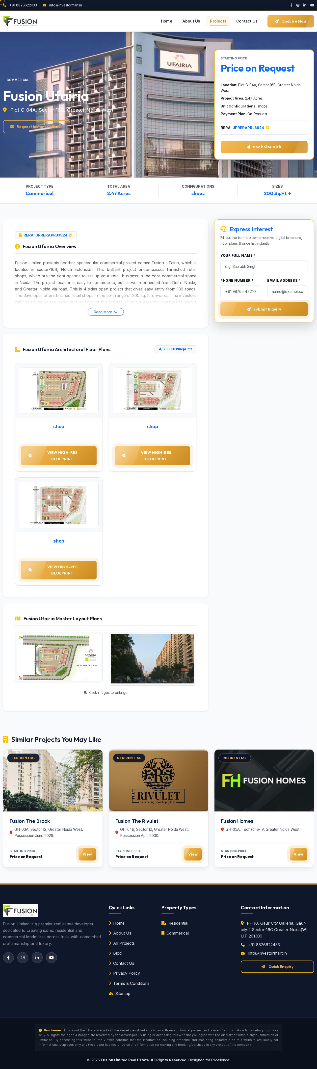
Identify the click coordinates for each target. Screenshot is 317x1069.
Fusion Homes (237, 821)
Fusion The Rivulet (136, 821)
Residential (178, 923)
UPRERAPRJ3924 (249, 128)
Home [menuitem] (166, 21)
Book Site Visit (267, 147)
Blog (117, 953)
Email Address (284, 281)
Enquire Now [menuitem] (294, 21)
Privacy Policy (126, 973)
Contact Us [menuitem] (247, 21)
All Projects (124, 943)
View (87, 854)
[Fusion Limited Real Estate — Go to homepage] (20, 21)
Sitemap (122, 993)
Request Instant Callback (40, 126)
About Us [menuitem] (191, 21)
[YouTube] (51, 957)
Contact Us (123, 963)
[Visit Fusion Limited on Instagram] (297, 5)
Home (119, 923)
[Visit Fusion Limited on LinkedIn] (304, 5)
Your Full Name (238, 256)
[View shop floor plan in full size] (59, 390)
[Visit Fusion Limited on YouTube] (312, 5)
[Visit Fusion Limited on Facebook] (291, 5)
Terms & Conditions (131, 983)
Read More (103, 312)
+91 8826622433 (22, 5)
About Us (122, 933)
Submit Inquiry (267, 309)
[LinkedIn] (37, 957)
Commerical (177, 933)
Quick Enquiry (280, 966)
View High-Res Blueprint (62, 455)
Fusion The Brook (30, 821)
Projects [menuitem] (218, 21)
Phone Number (236, 281)
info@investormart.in (65, 5)
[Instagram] (22, 957)
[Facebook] (8, 957)
